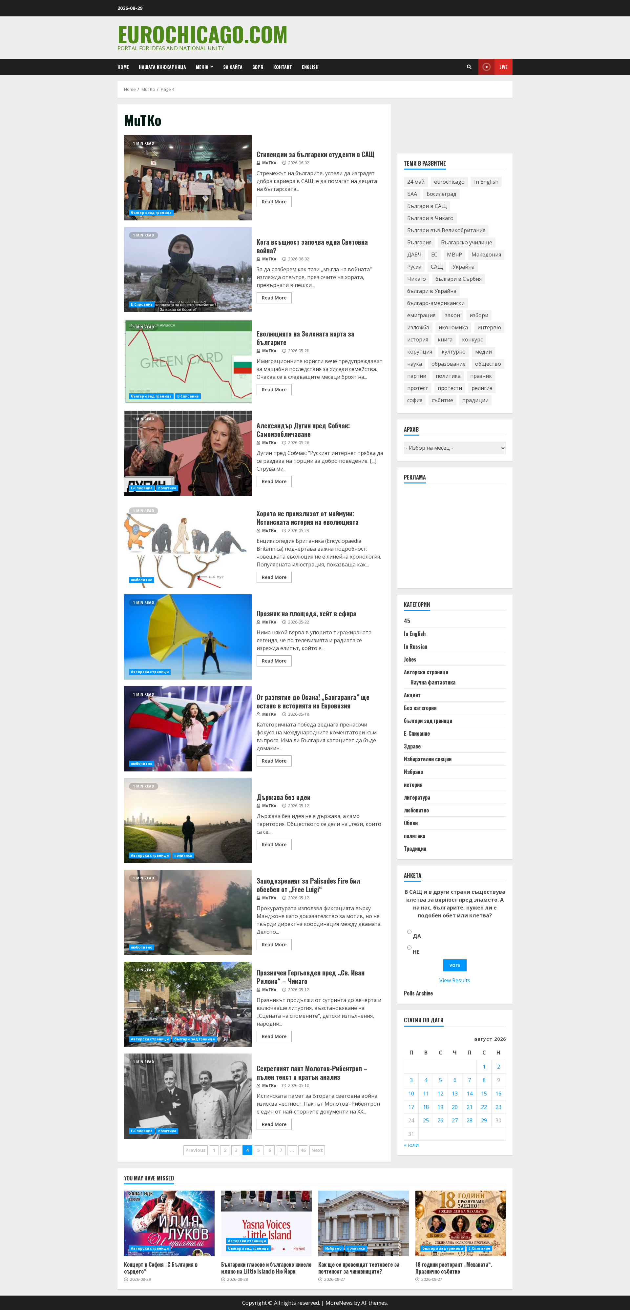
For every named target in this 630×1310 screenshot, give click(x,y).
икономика (453, 327)
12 (440, 1093)
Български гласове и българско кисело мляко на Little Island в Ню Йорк (266, 1223)
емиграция (421, 315)
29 (484, 1120)
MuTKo (268, 163)
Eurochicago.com (202, 34)
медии (483, 352)
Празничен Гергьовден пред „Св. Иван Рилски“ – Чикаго (188, 1004)
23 (498, 1107)
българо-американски (436, 303)
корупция (419, 352)
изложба (418, 327)
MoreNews (339, 1302)
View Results (454, 980)
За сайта (232, 66)
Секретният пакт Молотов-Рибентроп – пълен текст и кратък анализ (188, 1096)
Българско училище (466, 242)
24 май (416, 182)
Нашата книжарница (162, 66)
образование (448, 364)
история (417, 339)
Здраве (412, 746)
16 (498, 1093)
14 (469, 1093)
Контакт (282, 66)
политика (167, 488)
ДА (417, 936)
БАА (412, 194)
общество (488, 364)
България (419, 242)
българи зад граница (151, 212)
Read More (274, 201)
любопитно (141, 580)
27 (455, 1120)
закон (452, 315)
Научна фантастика (432, 682)
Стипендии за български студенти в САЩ (188, 177)
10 (411, 1093)
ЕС (434, 254)
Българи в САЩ (427, 206)
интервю (489, 327)
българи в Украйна (431, 291)
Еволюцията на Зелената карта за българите (188, 361)
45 (407, 621)
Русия (414, 267)
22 (484, 1107)
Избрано (413, 772)
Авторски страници (150, 671)
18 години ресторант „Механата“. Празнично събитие (460, 1223)
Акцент (412, 695)
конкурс (472, 339)
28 (469, 1120)
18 (426, 1107)
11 (426, 1093)
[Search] (469, 67)
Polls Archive (418, 993)
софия (414, 400)
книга (445, 339)
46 (303, 1150)
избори (479, 315)
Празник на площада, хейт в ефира (188, 637)
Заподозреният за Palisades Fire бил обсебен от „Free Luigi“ (188, 912)
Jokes (410, 660)
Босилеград (441, 194)
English (310, 66)
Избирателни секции (428, 759)
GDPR (257, 66)
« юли (411, 1144)
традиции (476, 400)
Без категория (420, 708)
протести (450, 388)
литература (417, 798)
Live (503, 66)
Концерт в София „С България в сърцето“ (169, 1223)
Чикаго (416, 279)
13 (455, 1093)
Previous (195, 1150)
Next (317, 1150)
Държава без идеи (188, 820)
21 (469, 1107)
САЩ (437, 267)
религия (482, 388)
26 (440, 1120)
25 (426, 1120)
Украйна (463, 267)
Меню (202, 66)
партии (416, 376)
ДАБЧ (414, 254)
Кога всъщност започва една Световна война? (188, 269)
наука (414, 364)
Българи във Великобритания (446, 230)
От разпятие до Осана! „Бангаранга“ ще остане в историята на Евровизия (188, 728)
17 (411, 1107)
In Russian (415, 647)
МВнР (454, 254)
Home (123, 66)
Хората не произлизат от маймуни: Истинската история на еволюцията (188, 545)
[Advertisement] (453, 539)
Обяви (411, 823)
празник (481, 376)
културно (454, 352)
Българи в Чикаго (430, 218)
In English (486, 182)
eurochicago (449, 182)
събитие (442, 400)
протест (417, 388)
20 (455, 1107)
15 (484, 1093)
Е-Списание (142, 304)
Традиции (415, 849)
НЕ (416, 952)
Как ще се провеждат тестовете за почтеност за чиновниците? (363, 1223)
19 (440, 1107)
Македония (486, 254)
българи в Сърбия (458, 279)
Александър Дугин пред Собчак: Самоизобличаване (188, 453)
